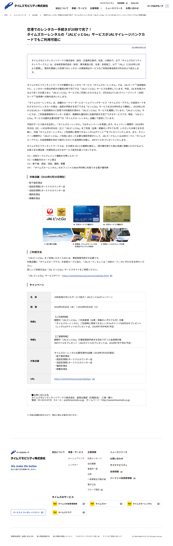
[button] (76, 452)
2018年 (35, 15)
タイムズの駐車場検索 (67, 503)
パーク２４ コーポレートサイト (26, 512)
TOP (6, 15)
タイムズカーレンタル (142, 503)
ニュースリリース (20, 15)
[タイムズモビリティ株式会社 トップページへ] (26, 8)
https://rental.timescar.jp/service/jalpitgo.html (85, 275)
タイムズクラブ (64, 512)
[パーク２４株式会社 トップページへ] (20, 453)
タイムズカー (101, 503)
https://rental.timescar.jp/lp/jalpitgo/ (72, 378)
